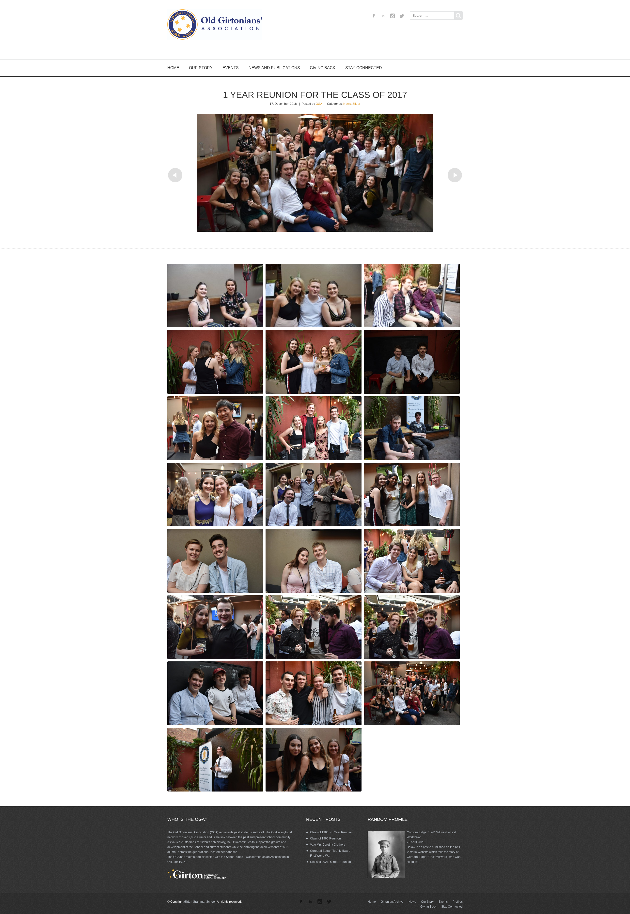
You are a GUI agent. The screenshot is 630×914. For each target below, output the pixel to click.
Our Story (201, 68)
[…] (420, 862)
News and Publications (274, 68)
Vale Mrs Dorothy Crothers (327, 844)
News (347, 104)
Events (230, 68)
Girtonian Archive (392, 901)
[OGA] (216, 25)
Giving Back (322, 68)
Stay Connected (363, 68)
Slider (356, 104)
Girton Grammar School (200, 901)
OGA (319, 104)
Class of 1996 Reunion (325, 838)
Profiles (458, 901)
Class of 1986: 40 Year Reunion (331, 832)
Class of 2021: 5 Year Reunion (330, 862)
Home (173, 68)
